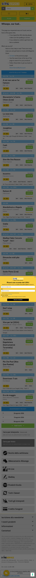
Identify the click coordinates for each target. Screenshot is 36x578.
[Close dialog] (35, 277)
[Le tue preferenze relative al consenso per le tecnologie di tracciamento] (32, 574)
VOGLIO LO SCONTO (18, 299)
